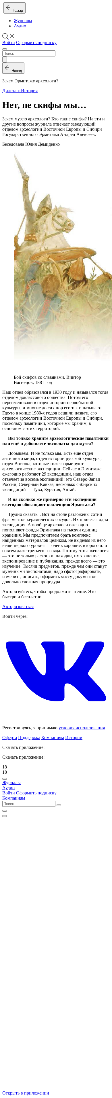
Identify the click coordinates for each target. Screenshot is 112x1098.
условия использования (82, 727)
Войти (8, 42)
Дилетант (11, 90)
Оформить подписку (36, 42)
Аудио (20, 25)
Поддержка (29, 737)
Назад (16, 10)
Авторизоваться (18, 606)
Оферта (9, 737)
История (29, 90)
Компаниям (52, 737)
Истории (73, 737)
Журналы (23, 20)
